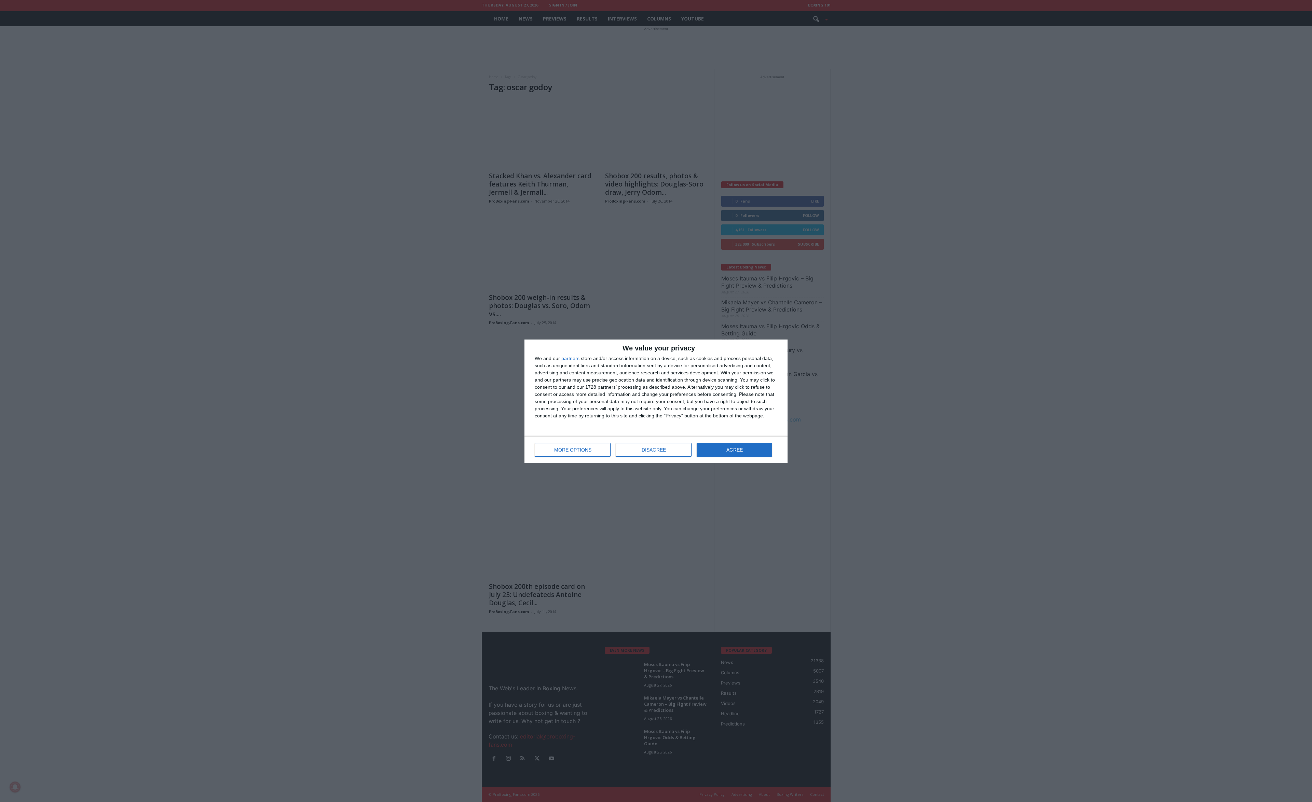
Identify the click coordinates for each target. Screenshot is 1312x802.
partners (570, 358)
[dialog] (656, 401)
